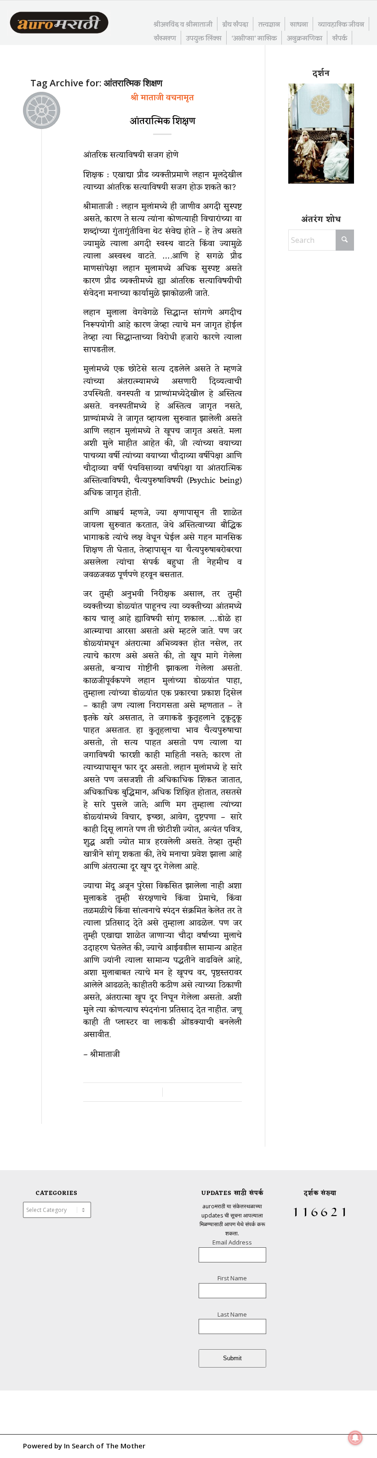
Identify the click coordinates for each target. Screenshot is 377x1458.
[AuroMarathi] (59, 23)
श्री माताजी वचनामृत (162, 97)
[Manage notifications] (355, 1437)
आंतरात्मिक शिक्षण (162, 121)
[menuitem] (183, 24)
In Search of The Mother (104, 1445)
